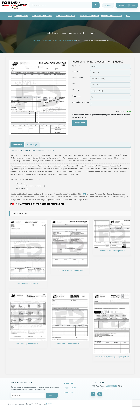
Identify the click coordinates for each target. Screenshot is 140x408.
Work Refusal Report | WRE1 (27, 283)
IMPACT (49, 404)
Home (10, 16)
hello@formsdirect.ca (106, 389)
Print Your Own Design (89, 16)
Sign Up (52, 395)
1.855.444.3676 (111, 386)
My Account (108, 5)
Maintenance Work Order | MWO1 (112, 251)
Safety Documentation (44, 40)
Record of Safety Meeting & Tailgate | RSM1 (112, 357)
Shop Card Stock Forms (42, 16)
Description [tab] (17, 145)
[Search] (96, 5)
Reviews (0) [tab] (32, 145)
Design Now (79, 122)
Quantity (76, 65)
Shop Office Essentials (65, 16)
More (128, 16)
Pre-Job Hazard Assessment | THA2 (70, 270)
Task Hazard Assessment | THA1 (70, 344)
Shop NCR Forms (21, 16)
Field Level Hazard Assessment (65, 40)
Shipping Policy (70, 388)
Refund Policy (69, 383)
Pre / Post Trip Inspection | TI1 (28, 344)
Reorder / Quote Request (111, 16)
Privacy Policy (69, 392)
